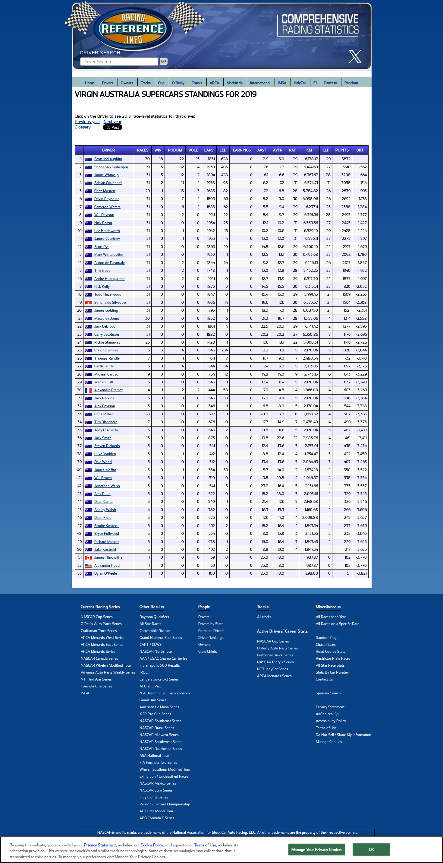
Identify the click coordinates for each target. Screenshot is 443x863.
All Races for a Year (331, 617)
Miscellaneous (328, 606)
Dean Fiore (103, 518)
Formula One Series (96, 686)
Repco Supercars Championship (165, 804)
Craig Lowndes (106, 350)
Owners (127, 83)
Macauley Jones (107, 318)
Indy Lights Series (154, 797)
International (260, 83)
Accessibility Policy (331, 721)
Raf (292, 150)
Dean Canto (103, 502)
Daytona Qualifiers (154, 617)
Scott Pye (101, 247)
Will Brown (103, 478)
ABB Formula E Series (157, 818)
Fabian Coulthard (108, 183)
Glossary (83, 127)
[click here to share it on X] (357, 56)
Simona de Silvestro (110, 302)
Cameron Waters (107, 207)
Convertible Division (155, 631)
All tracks (264, 617)
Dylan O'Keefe (105, 573)
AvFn (278, 150)
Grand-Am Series (153, 700)
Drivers (107, 83)
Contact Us (324, 679)
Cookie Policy (152, 845)
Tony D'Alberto (106, 430)
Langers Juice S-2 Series (159, 679)
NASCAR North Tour (156, 651)
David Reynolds (106, 199)
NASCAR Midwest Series (159, 735)
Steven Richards (107, 446)
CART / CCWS (151, 644)
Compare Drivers (211, 631)
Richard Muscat (106, 542)
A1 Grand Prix (150, 686)
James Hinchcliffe (108, 557)
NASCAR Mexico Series (158, 783)
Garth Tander (104, 366)
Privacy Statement (330, 707)
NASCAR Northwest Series (161, 749)
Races (142, 150)
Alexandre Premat (108, 390)
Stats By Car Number (332, 672)
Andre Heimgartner (109, 279)
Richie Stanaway (107, 342)
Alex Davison (104, 406)
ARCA (214, 83)
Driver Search (100, 52)
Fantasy (330, 83)
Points (342, 150)
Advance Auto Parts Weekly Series (108, 672)
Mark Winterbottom (109, 254)
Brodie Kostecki (106, 526)
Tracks (146, 83)
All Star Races (150, 624)
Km (309, 150)
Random (351, 83)
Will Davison (104, 215)
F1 (315, 83)
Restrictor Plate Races (333, 658)
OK (371, 849)
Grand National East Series (161, 638)
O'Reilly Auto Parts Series (101, 624)
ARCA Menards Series (98, 651)
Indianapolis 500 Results (160, 665)
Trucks (197, 83)
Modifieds (235, 83)
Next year (112, 121)
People (204, 606)
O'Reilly (178, 83)
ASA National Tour (154, 756)
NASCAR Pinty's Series (275, 662)
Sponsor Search (328, 693)
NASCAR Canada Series (99, 658)
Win (158, 150)
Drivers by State (210, 624)
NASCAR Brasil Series (157, 728)
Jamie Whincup (106, 175)
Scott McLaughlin (108, 159)
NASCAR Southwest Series (161, 742)
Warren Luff (103, 382)
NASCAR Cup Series (97, 617)
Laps (208, 150)
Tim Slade (102, 270)
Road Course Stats (330, 651)
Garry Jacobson (106, 334)
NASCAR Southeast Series (160, 721)
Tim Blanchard (106, 422)
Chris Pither (103, 414)
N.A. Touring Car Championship (165, 693)
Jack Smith (103, 438)
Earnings (242, 150)
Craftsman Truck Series (99, 631)
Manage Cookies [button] (329, 742)
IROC (144, 672)
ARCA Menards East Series (102, 644)
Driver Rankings (211, 638)
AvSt (261, 150)
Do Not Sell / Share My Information (343, 735)
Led (223, 150)
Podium (175, 150)
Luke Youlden (105, 454)
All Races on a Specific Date (337, 624)
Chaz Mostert (104, 191)
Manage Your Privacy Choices (317, 849)
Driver (108, 150)
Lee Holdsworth (107, 231)
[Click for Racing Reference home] (221, 35)
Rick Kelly (102, 286)
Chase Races (326, 644)
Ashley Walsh (105, 510)
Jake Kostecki (105, 549)
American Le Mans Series (159, 707)
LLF (326, 150)
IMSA (282, 83)
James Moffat (105, 470)
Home (90, 83)
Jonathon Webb (107, 486)
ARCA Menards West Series (102, 638)
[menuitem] (345, 714)
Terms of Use (326, 728)
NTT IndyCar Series (96, 679)
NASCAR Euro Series (156, 790)
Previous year (87, 121)
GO (163, 61)
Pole (193, 150)
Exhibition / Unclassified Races (164, 776)
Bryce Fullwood (106, 533)
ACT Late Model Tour (156, 811)
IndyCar (300, 83)
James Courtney (107, 238)
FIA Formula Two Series (158, 762)
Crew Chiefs (207, 651)
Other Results (152, 606)
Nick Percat (103, 223)
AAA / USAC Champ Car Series (163, 658)
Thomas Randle (107, 358)
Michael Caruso (106, 374)
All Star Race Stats (330, 665)
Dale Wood (103, 462)
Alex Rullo (102, 494)
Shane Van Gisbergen (111, 167)
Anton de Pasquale (109, 263)
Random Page (327, 638)
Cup (161, 83)
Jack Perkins (104, 398)
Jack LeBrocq (104, 326)
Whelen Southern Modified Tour (165, 769)
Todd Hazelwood (107, 294)
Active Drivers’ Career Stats (282, 631)
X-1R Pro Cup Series (155, 714)
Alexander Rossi (107, 565)
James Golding (106, 310)
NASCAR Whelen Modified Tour (106, 665)
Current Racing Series (100, 606)
